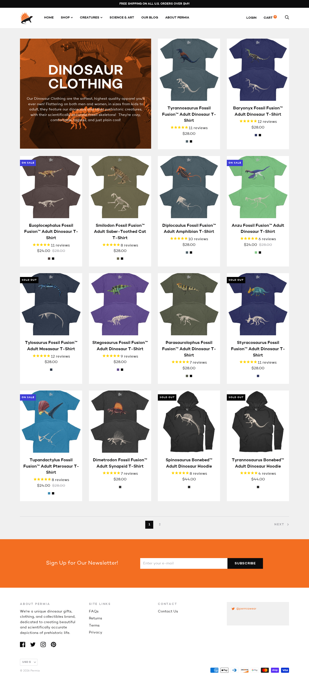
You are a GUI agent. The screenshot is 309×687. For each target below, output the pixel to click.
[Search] (287, 18)
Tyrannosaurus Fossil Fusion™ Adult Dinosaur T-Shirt (189, 114)
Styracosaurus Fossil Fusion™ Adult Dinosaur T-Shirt (258, 349)
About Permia (177, 17)
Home (49, 17)
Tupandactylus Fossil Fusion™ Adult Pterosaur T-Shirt (51, 466)
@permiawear (246, 608)
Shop (65, 17)
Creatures (89, 17)
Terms (94, 625)
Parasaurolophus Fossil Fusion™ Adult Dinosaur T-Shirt (189, 349)
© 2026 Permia (30, 670)
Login (251, 18)
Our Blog (149, 17)
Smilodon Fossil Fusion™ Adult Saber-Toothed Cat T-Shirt (120, 232)
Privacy (95, 632)
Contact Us (168, 611)
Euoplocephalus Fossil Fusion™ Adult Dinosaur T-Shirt (51, 232)
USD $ (26, 662)
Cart (270, 18)
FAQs (94, 611)
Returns (95, 618)
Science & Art (122, 17)
